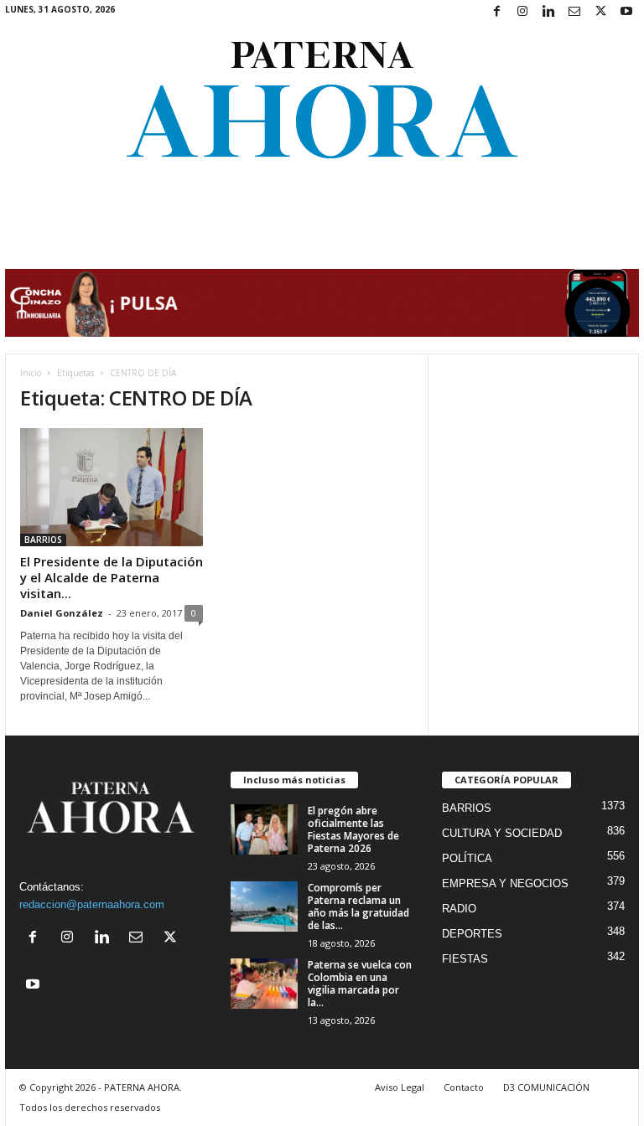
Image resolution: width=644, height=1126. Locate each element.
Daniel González (61, 613)
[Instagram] (522, 12)
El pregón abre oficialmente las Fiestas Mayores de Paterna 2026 (353, 829)
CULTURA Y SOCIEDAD (502, 833)
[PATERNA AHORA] (322, 99)
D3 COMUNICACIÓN (546, 1087)
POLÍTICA (467, 858)
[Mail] (574, 12)
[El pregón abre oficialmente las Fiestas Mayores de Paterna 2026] (264, 829)
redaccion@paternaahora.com (91, 904)
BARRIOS (43, 539)
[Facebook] (496, 12)
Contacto (464, 1087)
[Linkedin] (548, 12)
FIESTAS (465, 959)
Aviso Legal (399, 1087)
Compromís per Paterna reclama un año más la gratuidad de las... (358, 906)
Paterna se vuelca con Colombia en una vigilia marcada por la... (360, 984)
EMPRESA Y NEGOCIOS (505, 883)
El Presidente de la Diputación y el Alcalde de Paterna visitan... (111, 577)
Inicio (30, 373)
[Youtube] (626, 12)
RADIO (459, 908)
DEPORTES (472, 933)
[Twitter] (600, 12)
